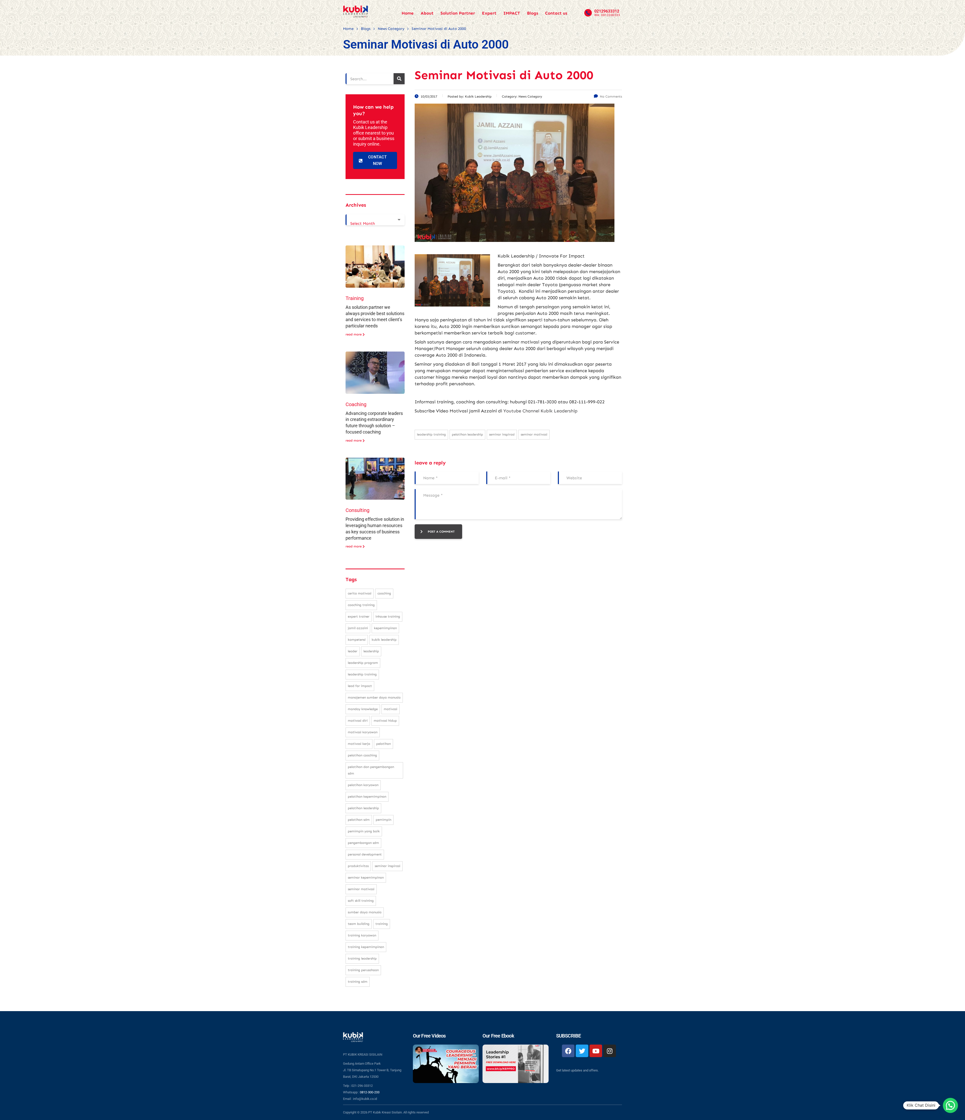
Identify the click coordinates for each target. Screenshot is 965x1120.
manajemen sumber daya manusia (374, 697)
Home (408, 13)
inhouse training (387, 616)
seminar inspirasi (502, 434)
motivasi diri (358, 720)
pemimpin (383, 820)
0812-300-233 (369, 1092)
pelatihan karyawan (363, 785)
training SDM (357, 981)
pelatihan (383, 744)
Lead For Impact (360, 686)
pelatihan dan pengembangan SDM (371, 770)
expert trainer (358, 616)
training (381, 924)
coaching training (361, 605)
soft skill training (361, 900)
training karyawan (362, 935)
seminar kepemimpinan (366, 877)
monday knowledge (363, 709)
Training (355, 298)
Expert (489, 13)
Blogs (532, 13)
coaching (384, 593)
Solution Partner (458, 13)
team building (358, 924)
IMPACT (511, 13)
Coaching (356, 404)
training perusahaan (363, 970)
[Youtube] (596, 1051)
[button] (950, 1105)
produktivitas (358, 866)
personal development (365, 854)
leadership (371, 651)
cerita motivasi (359, 593)
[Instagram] (609, 1051)
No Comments (611, 96)
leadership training (431, 434)
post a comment (441, 531)
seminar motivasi (534, 434)
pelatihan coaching (362, 755)
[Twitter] (582, 1051)
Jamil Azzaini (358, 628)
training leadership (362, 958)
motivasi (390, 709)
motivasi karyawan (362, 732)
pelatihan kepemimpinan (367, 796)
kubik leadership (384, 639)
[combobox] (375, 219)
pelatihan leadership (467, 434)
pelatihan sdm (359, 820)
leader (352, 651)
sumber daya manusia (364, 912)
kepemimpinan (385, 628)
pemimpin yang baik (364, 831)
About (427, 13)
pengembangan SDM (363, 843)
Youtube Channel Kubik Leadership (540, 411)
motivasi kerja (359, 744)
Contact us (556, 13)
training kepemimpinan (366, 947)
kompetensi (357, 639)
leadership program (363, 663)
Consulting (357, 510)
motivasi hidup (385, 720)
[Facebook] (568, 1051)
